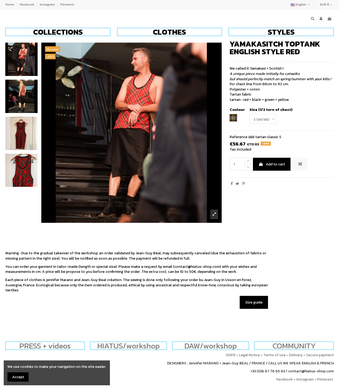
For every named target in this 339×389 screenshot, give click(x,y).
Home (10, 4)
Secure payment (320, 355)
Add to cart (275, 164)
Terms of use (274, 355)
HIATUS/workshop (128, 345)
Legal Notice (249, 355)
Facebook (27, 4)
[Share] (232, 184)
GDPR (230, 355)
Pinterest (67, 4)
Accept (18, 377)
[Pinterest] (243, 184)
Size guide (253, 302)
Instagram (48, 4)
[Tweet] (237, 184)
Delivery (296, 355)
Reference (238, 137)
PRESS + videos (45, 345)
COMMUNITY (294, 345)
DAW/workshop (210, 345)
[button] (58, 32)
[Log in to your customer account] (321, 18)
